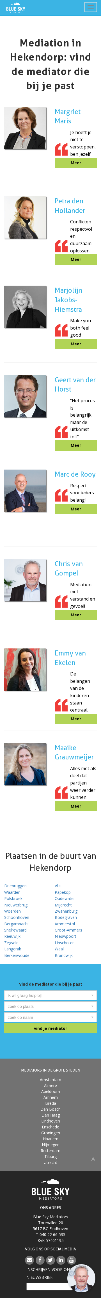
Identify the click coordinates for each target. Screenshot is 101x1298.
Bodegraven (66, 917)
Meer (76, 162)
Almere (50, 1085)
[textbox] (49, 995)
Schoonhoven (16, 917)
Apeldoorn (50, 1091)
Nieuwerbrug (15, 905)
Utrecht (50, 1162)
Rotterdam (50, 1150)
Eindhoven (50, 1121)
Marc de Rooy (75, 474)
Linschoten (65, 942)
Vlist (58, 885)
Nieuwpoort (65, 936)
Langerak (12, 949)
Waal (59, 949)
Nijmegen (50, 1144)
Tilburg (50, 1156)
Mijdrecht (63, 905)
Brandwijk (64, 955)
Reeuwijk (12, 936)
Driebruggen (15, 885)
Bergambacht (16, 923)
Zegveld (11, 942)
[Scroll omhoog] (93, 1158)
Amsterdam (50, 1079)
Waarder (12, 892)
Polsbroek (13, 898)
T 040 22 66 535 (50, 1234)
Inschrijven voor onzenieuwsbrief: (50, 1273)
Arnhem (50, 1097)
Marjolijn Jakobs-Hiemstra (68, 299)
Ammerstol (65, 923)
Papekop (63, 892)
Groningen (50, 1132)
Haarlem (50, 1138)
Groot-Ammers (68, 930)
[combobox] (50, 995)
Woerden (12, 911)
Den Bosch (50, 1109)
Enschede (50, 1127)
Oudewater (65, 898)
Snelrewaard (15, 930)
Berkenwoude (16, 955)
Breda (50, 1103)
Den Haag (51, 1115)
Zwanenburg (66, 911)
